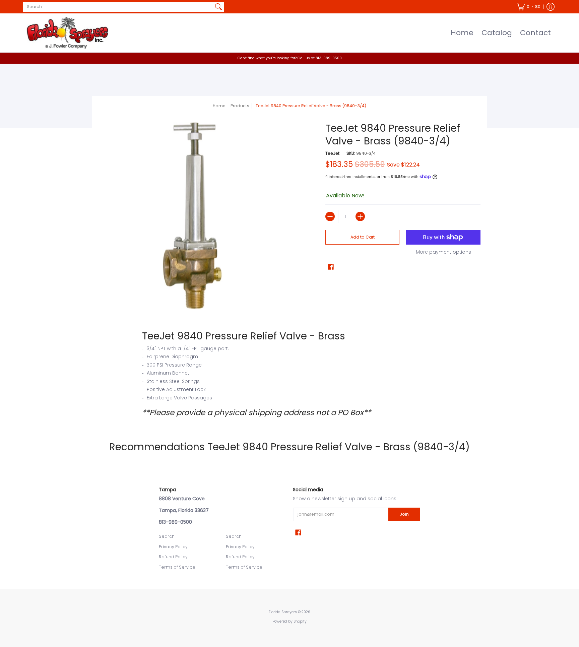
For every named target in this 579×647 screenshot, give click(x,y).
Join (404, 514)
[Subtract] (330, 216)
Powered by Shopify (289, 621)
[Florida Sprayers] (67, 32)
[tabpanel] (289, 373)
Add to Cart (362, 237)
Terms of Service (177, 567)
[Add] (360, 216)
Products (240, 106)
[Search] (218, 7)
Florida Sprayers (283, 611)
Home (219, 106)
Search (167, 536)
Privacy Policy (173, 546)
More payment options (443, 252)
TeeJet (332, 153)
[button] (528, 6)
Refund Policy (173, 557)
